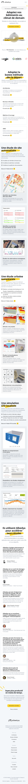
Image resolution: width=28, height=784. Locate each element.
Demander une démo (14, 26)
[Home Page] (6, 2)
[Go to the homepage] (14, 720)
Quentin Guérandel (14, 778)
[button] (26, 2)
